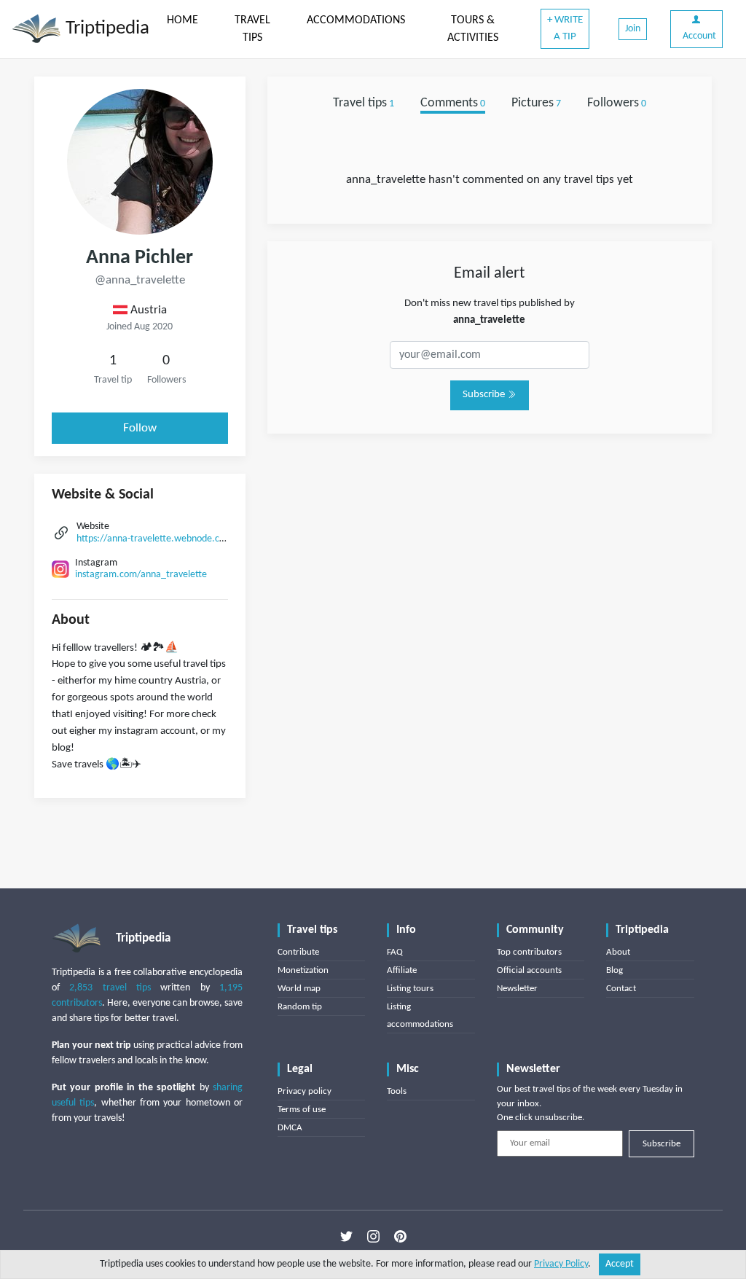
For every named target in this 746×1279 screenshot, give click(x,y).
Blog (614, 970)
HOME (182, 20)
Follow (140, 428)
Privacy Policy (561, 1264)
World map (299, 988)
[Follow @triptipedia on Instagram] (373, 1236)
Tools (397, 1091)
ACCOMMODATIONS (356, 20)
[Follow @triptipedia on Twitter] (346, 1236)
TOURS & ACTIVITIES (472, 29)
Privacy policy (304, 1091)
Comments (452, 103)
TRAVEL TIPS (252, 29)
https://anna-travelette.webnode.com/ (156, 539)
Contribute (298, 952)
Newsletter (517, 988)
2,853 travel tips (110, 987)
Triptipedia (105, 29)
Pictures (536, 103)
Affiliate (402, 970)
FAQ (395, 952)
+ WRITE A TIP (565, 28)
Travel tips (363, 103)
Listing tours (410, 988)
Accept (619, 1264)
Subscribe (485, 394)
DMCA (290, 1128)
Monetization (303, 970)
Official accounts (529, 970)
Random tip (300, 1007)
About (618, 952)
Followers (616, 103)
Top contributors (529, 952)
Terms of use (302, 1109)
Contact (621, 988)
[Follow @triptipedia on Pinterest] (400, 1236)
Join (632, 29)
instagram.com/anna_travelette (141, 574)
